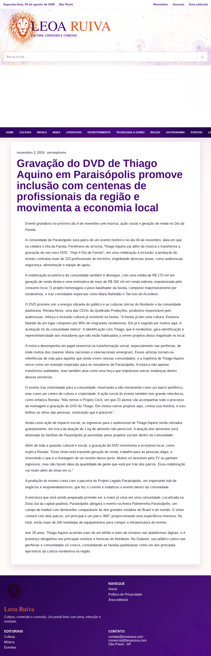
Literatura (74, 132)
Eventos (196, 132)
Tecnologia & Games (130, 132)
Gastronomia (175, 132)
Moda (56, 132)
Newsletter (160, 4)
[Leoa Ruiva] (22, 28)
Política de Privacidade (125, 594)
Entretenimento (99, 132)
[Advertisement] (105, 96)
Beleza (155, 132)
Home (10, 132)
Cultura (25, 132)
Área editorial (198, 4)
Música (42, 132)
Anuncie (178, 4)
